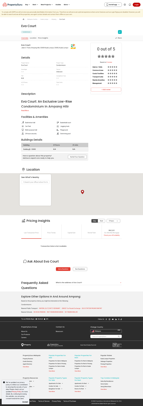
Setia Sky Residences (107, 381)
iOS (47, 319)
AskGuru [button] (25, 384)
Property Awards (55, 345)
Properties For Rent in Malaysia (84, 361)
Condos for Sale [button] (54, 386)
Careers (23, 337)
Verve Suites (104, 384)
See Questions (80, 269)
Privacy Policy (17, 391)
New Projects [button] (46, 5)
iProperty (26, 345)
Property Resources (30, 378)
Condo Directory (27, 361)
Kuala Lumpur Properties (108, 358)
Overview (24, 38)
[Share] (120, 32)
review (109, 62)
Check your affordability (112, 235)
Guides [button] (58, 5)
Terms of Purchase (69, 401)
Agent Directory (27, 364)
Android (40, 319)
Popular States (106, 355)
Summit (88, 345)
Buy (94, 221)
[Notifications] (130, 5)
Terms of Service (44, 401)
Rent (101, 221)
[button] (82, 192)
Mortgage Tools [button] (27, 381)
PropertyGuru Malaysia (31, 355)
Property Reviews (28, 358)
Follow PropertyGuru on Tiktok (121, 319)
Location (33, 38)
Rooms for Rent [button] (79, 389)
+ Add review (106, 89)
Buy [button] (26, 5)
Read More (25, 110)
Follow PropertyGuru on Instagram (109, 319)
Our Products (25, 334)
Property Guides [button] (27, 386)
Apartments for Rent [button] (81, 383)
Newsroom (59, 331)
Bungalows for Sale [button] (54, 389)
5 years (111, 221)
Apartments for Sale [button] (55, 383)
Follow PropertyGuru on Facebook (106, 319)
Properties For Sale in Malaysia (58, 361)
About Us (24, 331)
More (66, 5)
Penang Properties (106, 364)
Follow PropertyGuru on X (118, 319)
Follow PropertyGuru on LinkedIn (115, 319)
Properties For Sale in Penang (57, 363)
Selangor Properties (106, 361)
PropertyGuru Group (29, 327)
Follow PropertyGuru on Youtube (112, 319)
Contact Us (60, 327)
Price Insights (43, 38)
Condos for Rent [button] (79, 386)
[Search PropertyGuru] (118, 336)
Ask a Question (63, 269)
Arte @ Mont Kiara (106, 386)
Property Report (117, 345)
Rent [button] (34, 5)
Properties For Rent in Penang (83, 363)
